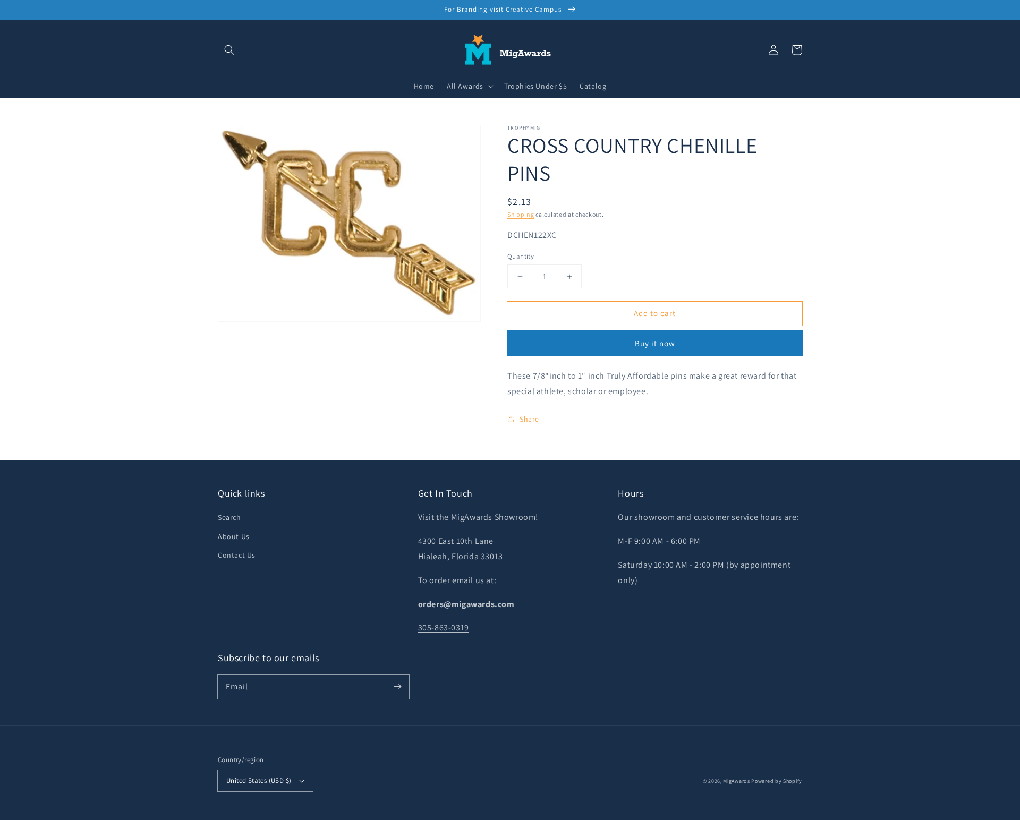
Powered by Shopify (776, 781)
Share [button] (529, 419)
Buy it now (655, 343)
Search (229, 517)
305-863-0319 (443, 627)
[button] (229, 50)
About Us (234, 536)
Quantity (520, 256)
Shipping (520, 214)
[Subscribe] (397, 686)
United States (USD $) (258, 780)
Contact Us (237, 555)
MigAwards (736, 781)
